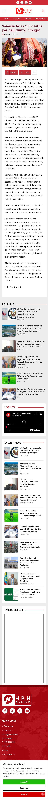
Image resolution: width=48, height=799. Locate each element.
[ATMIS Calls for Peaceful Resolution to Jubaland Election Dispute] (11, 594)
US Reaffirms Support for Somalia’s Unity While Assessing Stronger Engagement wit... (29, 313)
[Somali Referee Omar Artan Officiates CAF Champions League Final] (9, 378)
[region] (24, 779)
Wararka (8, 726)
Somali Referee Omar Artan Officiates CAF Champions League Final (30, 376)
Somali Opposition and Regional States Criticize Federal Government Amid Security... (29, 360)
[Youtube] (30, 2)
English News (11, 734)
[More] (34, 72)
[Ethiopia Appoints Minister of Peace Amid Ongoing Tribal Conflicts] (11, 578)
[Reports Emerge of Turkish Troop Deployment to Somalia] (11, 547)
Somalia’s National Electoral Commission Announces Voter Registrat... (29, 561)
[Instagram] (26, 2)
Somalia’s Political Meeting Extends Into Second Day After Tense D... (30, 467)
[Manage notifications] (43, 794)
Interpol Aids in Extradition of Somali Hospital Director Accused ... (29, 483)
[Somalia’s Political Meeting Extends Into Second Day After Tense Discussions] (9, 331)
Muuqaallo (9, 741)
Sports (7, 730)
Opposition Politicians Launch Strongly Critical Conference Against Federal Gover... (31, 392)
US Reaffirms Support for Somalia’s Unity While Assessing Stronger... (31, 450)
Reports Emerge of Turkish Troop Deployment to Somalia (30, 544)
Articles (8, 738)
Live (6, 750)
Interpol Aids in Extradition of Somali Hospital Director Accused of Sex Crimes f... (30, 344)
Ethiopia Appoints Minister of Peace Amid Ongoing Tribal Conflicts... (30, 577)
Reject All (24, 794)
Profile (7, 746)
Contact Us (9, 754)
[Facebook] (17, 2)
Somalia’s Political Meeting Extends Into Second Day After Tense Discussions (29, 328)
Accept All (24, 782)
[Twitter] (21, 2)
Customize (24, 788)
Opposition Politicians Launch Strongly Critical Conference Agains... (30, 529)
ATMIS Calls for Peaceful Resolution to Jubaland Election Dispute (30, 591)
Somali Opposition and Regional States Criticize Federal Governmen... (30, 497)
